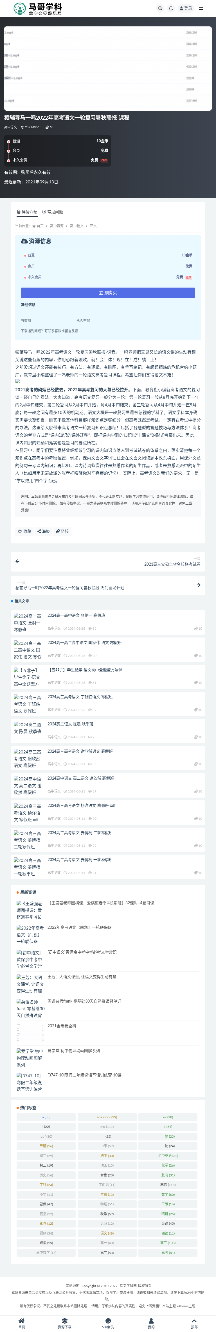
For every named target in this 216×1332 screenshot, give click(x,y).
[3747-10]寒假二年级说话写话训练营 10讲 (85, 1075)
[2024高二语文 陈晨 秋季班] (28, 728)
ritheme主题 (186, 1306)
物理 (107, 1204)
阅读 (168, 1233)
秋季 (107, 1214)
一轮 (168, 1136)
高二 (107, 1252)
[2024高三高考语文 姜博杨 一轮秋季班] (28, 867)
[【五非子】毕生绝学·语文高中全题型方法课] (28, 681)
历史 (46, 1175)
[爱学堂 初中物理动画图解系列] (31, 1058)
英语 (168, 1223)
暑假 (46, 1204)
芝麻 (107, 1223)
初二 (46, 1165)
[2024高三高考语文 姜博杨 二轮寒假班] (28, 840)
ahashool (107, 1117)
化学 (168, 1165)
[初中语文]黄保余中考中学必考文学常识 (82, 952)
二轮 (168, 1146)
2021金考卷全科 (62, 1026)
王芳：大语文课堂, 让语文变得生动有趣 (82, 977)
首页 (40, 226)
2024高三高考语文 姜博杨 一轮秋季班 (80, 860)
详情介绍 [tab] (29, 212)
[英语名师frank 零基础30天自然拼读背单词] (31, 1012)
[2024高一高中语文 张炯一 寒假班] (28, 623)
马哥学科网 (128, 1286)
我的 (151, 1327)
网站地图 (72, 1286)
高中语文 (10, 127)
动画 (107, 1165)
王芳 (168, 1204)
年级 (107, 1194)
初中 (107, 1156)
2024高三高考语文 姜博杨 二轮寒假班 (80, 833)
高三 (168, 1243)
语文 (107, 1233)
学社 (46, 1185)
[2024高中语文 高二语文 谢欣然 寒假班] (28, 786)
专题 (46, 1146)
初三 (46, 1156)
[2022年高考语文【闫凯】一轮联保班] (31, 935)
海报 (45, 532)
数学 (168, 1194)
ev (168, 1117)
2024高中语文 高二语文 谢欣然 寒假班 (81, 778)
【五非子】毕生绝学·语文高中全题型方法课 (85, 670)
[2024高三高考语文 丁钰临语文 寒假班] (28, 705)
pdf (46, 1136)
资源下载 (64, 1327)
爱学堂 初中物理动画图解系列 (74, 1051)
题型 (46, 1243)
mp (107, 1126)
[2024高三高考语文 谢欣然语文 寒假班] (28, 759)
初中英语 (168, 1156)
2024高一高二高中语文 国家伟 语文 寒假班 (85, 643)
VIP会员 (108, 1327)
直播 (46, 1214)
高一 (107, 1243)
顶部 (194, 1327)
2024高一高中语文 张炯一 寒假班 (76, 616)
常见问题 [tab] (55, 212)
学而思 (107, 1185)
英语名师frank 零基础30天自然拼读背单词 (84, 1001)
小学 (46, 1194)
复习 (168, 1175)
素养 (46, 1223)
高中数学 (46, 1252)
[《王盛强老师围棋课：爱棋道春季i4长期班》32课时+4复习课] (31, 917)
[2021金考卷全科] (31, 1033)
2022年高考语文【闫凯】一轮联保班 (80, 928)
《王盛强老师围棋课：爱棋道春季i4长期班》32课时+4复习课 (101, 903)
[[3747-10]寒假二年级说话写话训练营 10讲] (31, 1086)
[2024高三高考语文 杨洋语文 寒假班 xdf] (28, 813)
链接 (64, 532)
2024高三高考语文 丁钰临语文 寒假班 (80, 697)
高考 (168, 1252)
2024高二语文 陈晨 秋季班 (70, 724)
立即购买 (108, 293)
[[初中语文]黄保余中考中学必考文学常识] (31, 963)
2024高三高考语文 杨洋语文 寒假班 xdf (81, 806)
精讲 (168, 1214)
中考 (107, 1146)
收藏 (26, 532)
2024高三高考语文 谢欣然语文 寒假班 (80, 751)
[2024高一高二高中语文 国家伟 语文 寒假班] (28, 653)
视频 (46, 1233)
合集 (107, 1175)
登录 (188, 8)
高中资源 (57, 226)
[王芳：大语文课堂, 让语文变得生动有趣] (31, 984)
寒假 (168, 1185)
